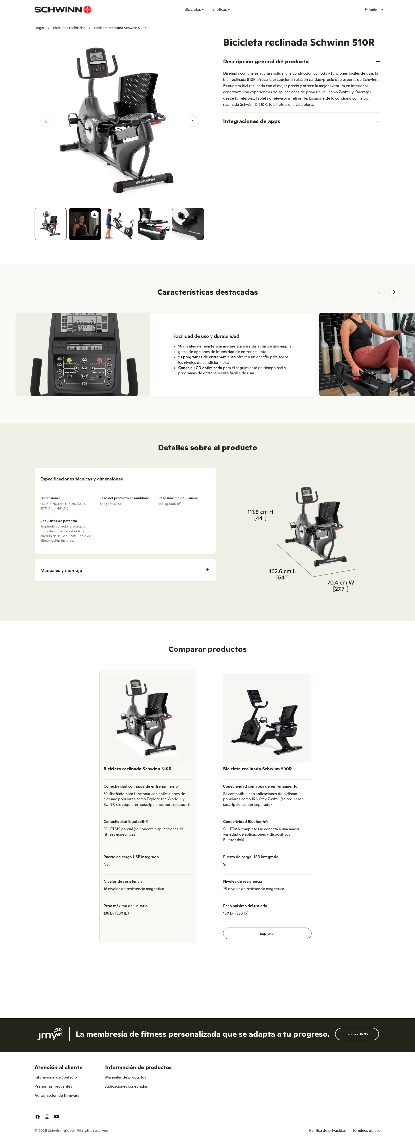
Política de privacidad (328, 1130)
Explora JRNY (357, 1034)
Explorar (267, 933)
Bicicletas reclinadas (69, 28)
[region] (207, 808)
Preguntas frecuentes (53, 1086)
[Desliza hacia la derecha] (192, 121)
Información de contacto (56, 1077)
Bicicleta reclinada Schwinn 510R (137, 769)
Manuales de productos (125, 1077)
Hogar (39, 28)
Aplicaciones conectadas (126, 1086)
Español (371, 9)
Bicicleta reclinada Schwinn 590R (257, 769)
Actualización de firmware (57, 1095)
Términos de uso (366, 1130)
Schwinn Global (61, 1130)
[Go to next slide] (394, 292)
